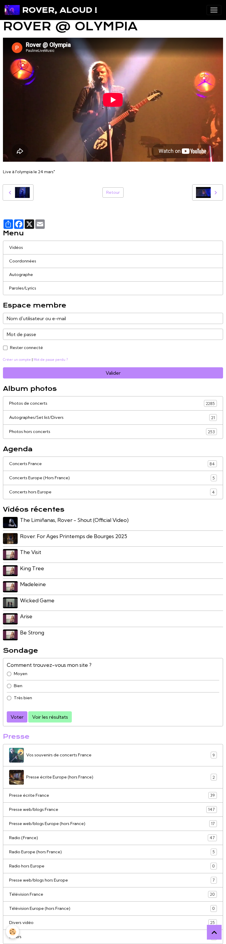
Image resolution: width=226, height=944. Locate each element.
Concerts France (112, 464)
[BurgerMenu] (214, 10)
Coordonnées (22, 261)
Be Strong (32, 632)
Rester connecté (26, 347)
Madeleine (33, 584)
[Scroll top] (214, 932)
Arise (26, 616)
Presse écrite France (112, 795)
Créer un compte (17, 360)
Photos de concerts (112, 403)
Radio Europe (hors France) (112, 852)
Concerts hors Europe (112, 492)
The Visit (30, 552)
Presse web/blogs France (112, 809)
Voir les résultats (50, 717)
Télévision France (112, 894)
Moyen (20, 673)
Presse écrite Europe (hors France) (120, 777)
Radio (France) (112, 838)
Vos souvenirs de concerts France (120, 755)
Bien (18, 685)
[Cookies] (12, 931)
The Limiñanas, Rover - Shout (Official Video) (74, 520)
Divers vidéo (112, 922)
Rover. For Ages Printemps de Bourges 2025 (73, 536)
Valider (113, 373)
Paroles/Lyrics (22, 288)
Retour (113, 192)
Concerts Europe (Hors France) (112, 478)
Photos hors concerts (112, 431)
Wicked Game (37, 600)
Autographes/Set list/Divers (112, 417)
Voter (17, 717)
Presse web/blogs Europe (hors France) (112, 823)
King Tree (32, 568)
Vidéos (16, 247)
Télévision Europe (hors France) (112, 908)
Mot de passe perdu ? (51, 360)
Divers (112, 937)
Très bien (23, 697)
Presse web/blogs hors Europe (112, 880)
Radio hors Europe (112, 866)
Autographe (21, 274)
